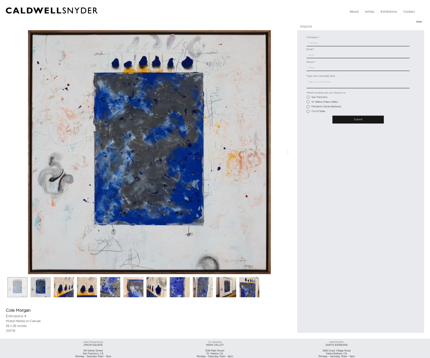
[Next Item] (287, 152)
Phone (310, 62)
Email (310, 49)
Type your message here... (322, 76)
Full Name (312, 37)
